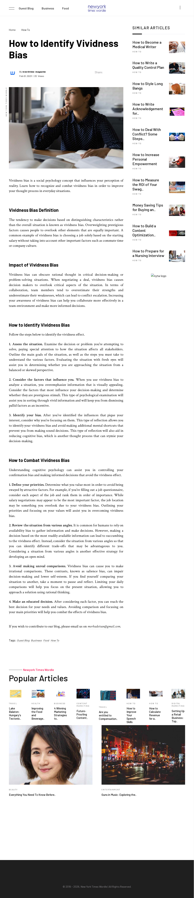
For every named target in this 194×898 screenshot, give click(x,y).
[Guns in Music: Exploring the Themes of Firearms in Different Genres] (143, 754)
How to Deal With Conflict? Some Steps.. (146, 134)
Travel (13, 703)
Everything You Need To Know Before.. (32, 794)
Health (35, 703)
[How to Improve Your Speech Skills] (133, 693)
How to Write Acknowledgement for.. (147, 108)
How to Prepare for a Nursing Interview (148, 253)
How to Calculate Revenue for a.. (155, 713)
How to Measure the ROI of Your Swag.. (145, 184)
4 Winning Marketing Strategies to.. (60, 713)
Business (48, 8)
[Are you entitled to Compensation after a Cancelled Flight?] (108, 695)
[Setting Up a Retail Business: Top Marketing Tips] (178, 693)
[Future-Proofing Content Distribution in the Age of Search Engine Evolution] (83, 693)
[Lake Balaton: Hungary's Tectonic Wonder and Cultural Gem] (15, 693)
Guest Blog (26, 8)
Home (12, 29)
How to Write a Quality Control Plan (148, 65)
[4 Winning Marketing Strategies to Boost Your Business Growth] (60, 693)
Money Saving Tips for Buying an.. (147, 207)
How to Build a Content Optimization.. (144, 230)
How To (55, 640)
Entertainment (111, 790)
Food (65, 8)
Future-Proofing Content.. (82, 714)
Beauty (13, 790)
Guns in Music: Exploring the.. (119, 794)
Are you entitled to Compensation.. (108, 715)
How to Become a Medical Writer (146, 44)
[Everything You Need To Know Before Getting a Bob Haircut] (50, 754)
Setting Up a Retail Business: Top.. (178, 716)
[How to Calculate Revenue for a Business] (156, 693)
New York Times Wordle (94, 886)
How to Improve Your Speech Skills (131, 715)
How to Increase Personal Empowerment (145, 159)
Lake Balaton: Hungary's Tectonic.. (15, 713)
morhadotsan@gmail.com (104, 626)
